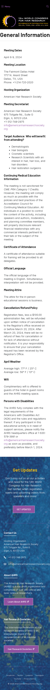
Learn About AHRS (17, 601)
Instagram (40, 675)
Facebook (10, 675)
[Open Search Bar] (47, 6)
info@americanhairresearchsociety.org (29, 564)
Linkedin (29, 675)
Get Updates (24, 509)
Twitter (20, 675)
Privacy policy (30, 679)
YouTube (17, 679)
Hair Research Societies (20, 649)
